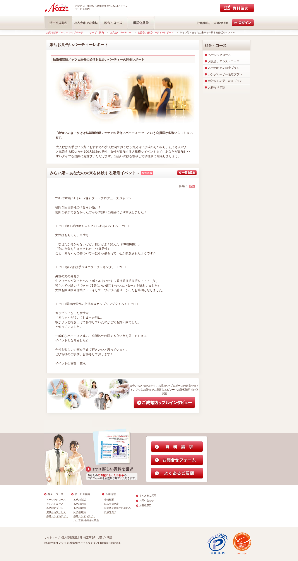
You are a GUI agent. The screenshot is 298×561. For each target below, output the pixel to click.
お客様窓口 (145, 505)
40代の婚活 (80, 508)
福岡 (192, 186)
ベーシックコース (56, 499)
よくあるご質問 (147, 495)
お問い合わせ (146, 500)
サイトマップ (52, 537)
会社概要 (109, 499)
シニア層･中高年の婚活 (86, 520)
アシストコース (54, 503)
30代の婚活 (80, 503)
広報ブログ (110, 512)
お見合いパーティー (121, 32)
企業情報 (110, 494)
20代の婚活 (80, 499)
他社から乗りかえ (56, 512)
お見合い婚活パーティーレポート (156, 32)
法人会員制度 (111, 503)
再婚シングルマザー (57, 516)
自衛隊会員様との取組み (117, 508)
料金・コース (55, 494)
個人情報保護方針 (71, 537)
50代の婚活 (80, 512)
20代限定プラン (54, 508)
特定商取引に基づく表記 (98, 537)
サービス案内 (96, 32)
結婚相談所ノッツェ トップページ (64, 32)
